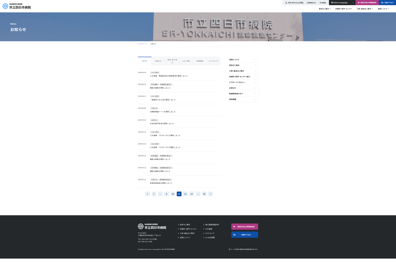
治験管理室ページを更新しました (162, 111)
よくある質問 (210, 237)
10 (173, 193)
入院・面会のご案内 (364, 9)
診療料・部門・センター (188, 229)
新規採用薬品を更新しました (161, 183)
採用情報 (323, 2)
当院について (382, 9)
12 (185, 193)
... (160, 193)
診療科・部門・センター (343, 8)
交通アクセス (389, 2)
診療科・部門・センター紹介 (239, 76)
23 (204, 193)
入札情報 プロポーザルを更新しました (165, 135)
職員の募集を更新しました (160, 88)
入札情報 (208, 229)
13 (191, 193)
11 (179, 193)
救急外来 (246, 226)
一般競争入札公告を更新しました (163, 99)
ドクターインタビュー (237, 82)
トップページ (142, 44)
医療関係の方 (311, 2)
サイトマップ (209, 233)
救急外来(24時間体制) (368, 2)
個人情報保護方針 (212, 225)
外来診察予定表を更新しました (162, 123)
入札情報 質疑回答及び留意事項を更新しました (169, 76)
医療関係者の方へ (236, 93)
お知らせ (232, 88)
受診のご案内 (324, 9)
